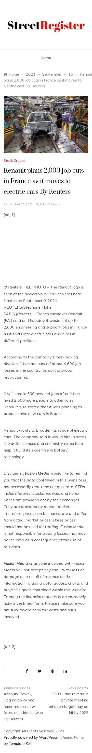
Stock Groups (15, 160)
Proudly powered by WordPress (31, 737)
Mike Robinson (50, 204)
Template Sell (20, 743)
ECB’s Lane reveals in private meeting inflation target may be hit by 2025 (68, 703)
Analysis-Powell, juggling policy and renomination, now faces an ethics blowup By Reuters (23, 706)
